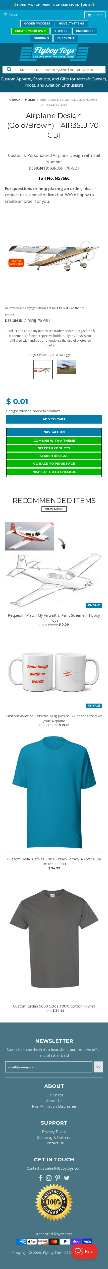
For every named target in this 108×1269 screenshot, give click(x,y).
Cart (97, 15)
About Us (54, 1101)
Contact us (54, 1143)
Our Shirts (54, 1095)
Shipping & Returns (54, 1137)
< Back (15, 100)
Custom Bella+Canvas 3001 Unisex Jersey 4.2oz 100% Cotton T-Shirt (54, 861)
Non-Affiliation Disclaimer (54, 1106)
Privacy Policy (54, 1132)
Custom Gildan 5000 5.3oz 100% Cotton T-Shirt (54, 1006)
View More (54, 509)
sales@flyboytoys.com (63, 1168)
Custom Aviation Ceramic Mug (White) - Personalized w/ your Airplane (54, 718)
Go (98, 1066)
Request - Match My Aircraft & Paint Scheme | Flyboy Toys (54, 618)
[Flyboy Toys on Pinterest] (57, 1178)
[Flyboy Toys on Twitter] (67, 1178)
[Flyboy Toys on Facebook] (40, 1178)
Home (30, 100)
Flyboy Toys (53, 1252)
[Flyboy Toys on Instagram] (49, 1178)
